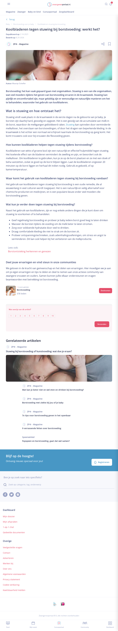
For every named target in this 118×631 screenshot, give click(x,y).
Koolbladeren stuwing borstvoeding (51, 24)
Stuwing (70, 124)
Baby (8, 24)
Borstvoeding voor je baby (23, 24)
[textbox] (59, 314)
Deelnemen (105, 290)
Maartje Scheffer (19, 83)
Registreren (103, 462)
